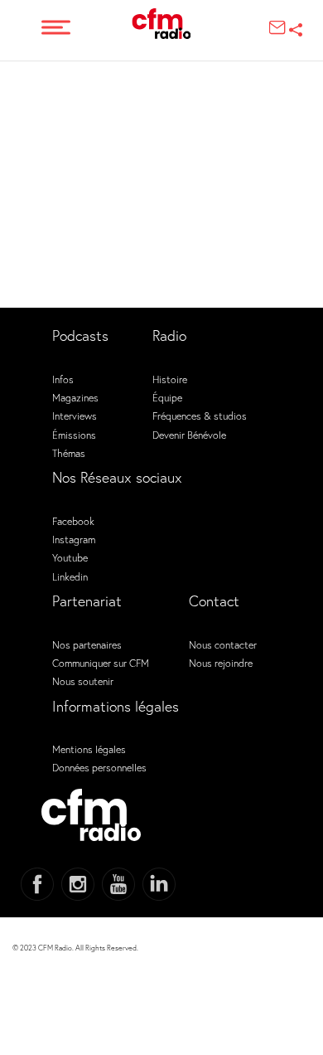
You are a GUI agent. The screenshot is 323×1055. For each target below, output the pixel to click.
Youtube (70, 557)
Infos (63, 379)
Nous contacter (223, 644)
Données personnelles (99, 767)
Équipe (167, 397)
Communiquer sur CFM (100, 662)
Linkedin (70, 576)
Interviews (74, 415)
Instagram (73, 539)
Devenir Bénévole (189, 434)
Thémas (68, 452)
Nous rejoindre (221, 662)
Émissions (74, 434)
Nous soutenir (82, 681)
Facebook (73, 521)
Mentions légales (89, 749)
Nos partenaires (87, 644)
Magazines (75, 397)
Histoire (169, 379)
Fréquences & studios (199, 415)
